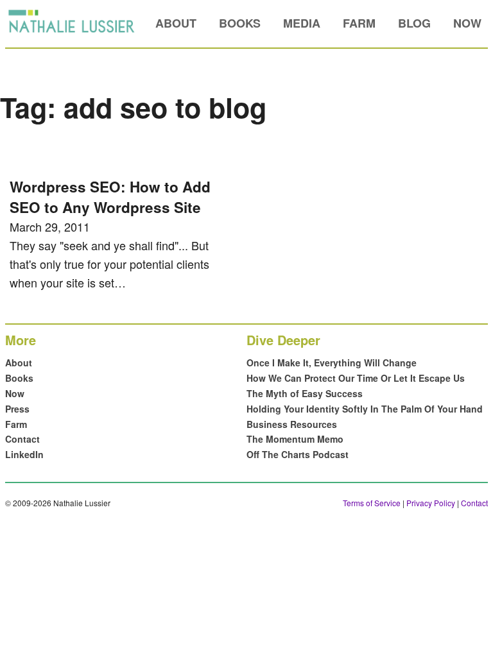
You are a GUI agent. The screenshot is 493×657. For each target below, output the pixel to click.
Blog (414, 23)
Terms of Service (372, 502)
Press (17, 408)
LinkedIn (24, 454)
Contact (22, 438)
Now (467, 23)
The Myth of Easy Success (304, 393)
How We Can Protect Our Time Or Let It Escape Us (355, 377)
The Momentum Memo (294, 438)
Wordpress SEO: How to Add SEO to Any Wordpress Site (110, 197)
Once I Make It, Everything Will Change (331, 362)
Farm (359, 23)
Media (301, 23)
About (175, 23)
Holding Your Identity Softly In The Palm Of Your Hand (364, 408)
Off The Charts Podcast (297, 454)
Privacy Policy (430, 502)
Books (240, 23)
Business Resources (291, 424)
